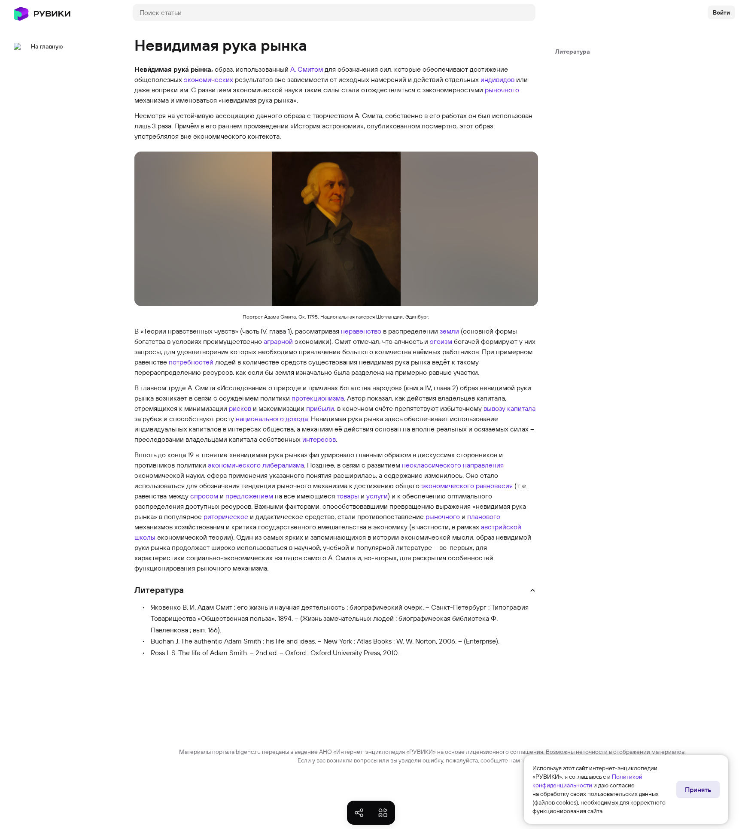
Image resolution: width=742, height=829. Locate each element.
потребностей (191, 362)
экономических (208, 79)
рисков (240, 408)
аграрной (278, 341)
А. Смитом (306, 69)
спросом (204, 496)
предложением (249, 496)
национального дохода (272, 418)
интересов (319, 439)
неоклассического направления (453, 465)
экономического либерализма (256, 465)
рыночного (502, 89)
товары (348, 496)
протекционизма (318, 398)
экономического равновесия (467, 485)
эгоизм (441, 341)
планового (483, 516)
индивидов (497, 79)
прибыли (320, 408)
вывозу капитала (509, 408)
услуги (377, 496)
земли (449, 331)
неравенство (361, 331)
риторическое (226, 516)
